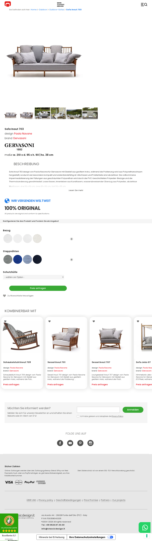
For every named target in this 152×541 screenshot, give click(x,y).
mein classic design (60, 4)
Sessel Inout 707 (101, 362)
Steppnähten (11, 251)
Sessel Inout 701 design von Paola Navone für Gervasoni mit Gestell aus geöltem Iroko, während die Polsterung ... (66, 377)
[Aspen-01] (8, 238)
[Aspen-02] (18, 238)
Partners (105, 500)
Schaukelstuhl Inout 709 (17, 362)
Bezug (6, 230)
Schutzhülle (10, 272)
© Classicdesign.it (23, 517)
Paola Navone (23, 133)
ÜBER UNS (31, 500)
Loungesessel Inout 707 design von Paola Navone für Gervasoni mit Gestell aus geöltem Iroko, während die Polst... (110, 377)
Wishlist (6, 321)
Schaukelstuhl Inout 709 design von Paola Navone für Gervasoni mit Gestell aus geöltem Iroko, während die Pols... (22, 377)
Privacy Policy (117, 416)
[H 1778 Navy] (18, 259)
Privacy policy (46, 500)
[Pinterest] (80, 445)
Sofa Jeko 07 (143, 362)
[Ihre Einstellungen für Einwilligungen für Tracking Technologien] (147, 536)
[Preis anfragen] (22, 338)
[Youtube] (70, 445)
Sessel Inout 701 (56, 362)
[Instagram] (90, 445)
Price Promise (91, 500)
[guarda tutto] (71, 239)
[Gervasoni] (19, 147)
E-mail (100, 410)
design (13, 368)
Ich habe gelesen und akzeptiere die (101, 416)
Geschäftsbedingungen (68, 500)
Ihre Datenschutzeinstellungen (87, 537)
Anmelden (133, 409)
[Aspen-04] (37, 238)
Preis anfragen (38, 288)
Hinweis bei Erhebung (51, 537)
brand (11, 370)
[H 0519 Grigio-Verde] (8, 259)
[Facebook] (60, 445)
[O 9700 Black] (37, 259)
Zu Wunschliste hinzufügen (20, 295)
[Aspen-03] (27, 238)
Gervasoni (19, 138)
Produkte (144, 4)
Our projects (118, 500)
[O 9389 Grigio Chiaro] (27, 259)
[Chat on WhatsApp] (145, 527)
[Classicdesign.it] (8, 4)
